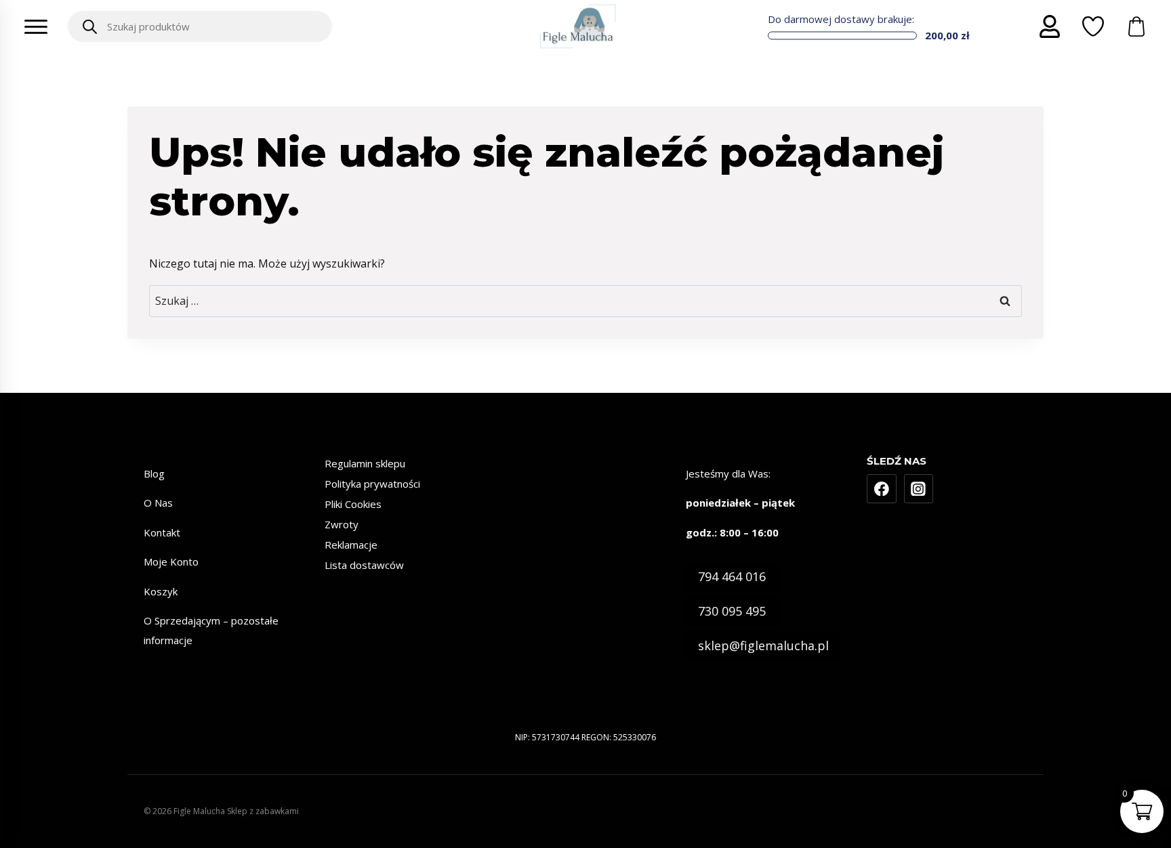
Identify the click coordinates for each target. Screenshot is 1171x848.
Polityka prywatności (372, 483)
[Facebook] (882, 489)
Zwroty (341, 524)
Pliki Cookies (353, 504)
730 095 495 (732, 611)
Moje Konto (171, 561)
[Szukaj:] (585, 300)
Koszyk (161, 591)
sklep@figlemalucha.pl (763, 645)
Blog (154, 473)
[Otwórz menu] (36, 26)
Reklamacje (351, 544)
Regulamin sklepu (365, 463)
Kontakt (162, 532)
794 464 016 (732, 576)
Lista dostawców (364, 565)
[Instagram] (919, 489)
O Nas (158, 502)
